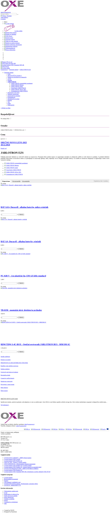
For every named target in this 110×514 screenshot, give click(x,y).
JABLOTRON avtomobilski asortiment (21, 83)
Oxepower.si (4, 69)
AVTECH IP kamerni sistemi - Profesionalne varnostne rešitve (21, 483)
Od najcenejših (16, 181)
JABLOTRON (12, 82)
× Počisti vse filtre (5, 108)
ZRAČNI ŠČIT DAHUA (15, 75)
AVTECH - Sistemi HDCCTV (12, 485)
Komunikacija (11, 97)
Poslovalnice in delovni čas (11, 494)
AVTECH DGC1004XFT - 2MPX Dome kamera (17, 458)
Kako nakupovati (8, 497)
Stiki (5, 503)
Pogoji (6, 500)
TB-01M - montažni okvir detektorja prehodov (21, 310)
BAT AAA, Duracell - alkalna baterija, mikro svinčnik (24, 207)
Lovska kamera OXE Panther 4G (13, 461)
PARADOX (11, 105)
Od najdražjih (25, 181)
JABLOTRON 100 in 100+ (18, 89)
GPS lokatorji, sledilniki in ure (12, 482)
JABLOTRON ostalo (17, 86)
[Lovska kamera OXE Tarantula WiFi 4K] (12, 65)
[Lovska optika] (5, 68)
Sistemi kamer (9, 38)
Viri (9, 102)
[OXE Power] (5, 66)
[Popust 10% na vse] (6, 62)
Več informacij (5, 405)
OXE (9, 74)
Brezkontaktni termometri (11, 479)
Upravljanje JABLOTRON (18, 88)
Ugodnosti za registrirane (11, 502)
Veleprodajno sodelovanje (11, 491)
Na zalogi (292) (5, 118)
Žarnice (6, 480)
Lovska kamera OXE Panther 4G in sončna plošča (18, 465)
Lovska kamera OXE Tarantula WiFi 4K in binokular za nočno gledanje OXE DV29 (27, 471)
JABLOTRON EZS (25, 69)
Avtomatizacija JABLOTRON (19, 91)
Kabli (9, 103)
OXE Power (9, 36)
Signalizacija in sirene (13, 99)
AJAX (9, 78)
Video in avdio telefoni (12, 41)
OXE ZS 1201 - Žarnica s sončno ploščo (15, 462)
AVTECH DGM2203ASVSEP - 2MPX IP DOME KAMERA (21, 468)
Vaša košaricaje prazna (4, 18)
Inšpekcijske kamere (11, 32)
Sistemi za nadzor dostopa (13, 43)
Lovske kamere (10, 23)
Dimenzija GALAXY (14, 92)
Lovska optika (18, 31)
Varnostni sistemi (10, 39)
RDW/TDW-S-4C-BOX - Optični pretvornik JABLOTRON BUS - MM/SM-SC (35, 344)
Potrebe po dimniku (11, 34)
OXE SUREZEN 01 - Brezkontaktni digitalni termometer (19, 464)
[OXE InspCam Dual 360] (8, 63)
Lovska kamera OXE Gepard (12, 459)
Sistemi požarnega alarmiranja (14, 44)
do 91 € (3, 139)
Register (9, 16)
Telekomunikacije (10, 48)
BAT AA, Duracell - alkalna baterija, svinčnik (21, 241)
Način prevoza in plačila (10, 496)
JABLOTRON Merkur (17, 85)
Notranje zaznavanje (13, 94)
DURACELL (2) (19, 130)
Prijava (4, 16)
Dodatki (10, 80)
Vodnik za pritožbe (9, 499)
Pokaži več (4, 148)
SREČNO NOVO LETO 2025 (14, 143)
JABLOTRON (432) (7, 130)
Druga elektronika (10, 50)
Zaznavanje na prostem (14, 96)
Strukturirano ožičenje (11, 46)
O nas (5, 492)
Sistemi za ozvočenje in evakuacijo (17, 77)
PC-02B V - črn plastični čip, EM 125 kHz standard (23, 276)
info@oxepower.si (6, 12)
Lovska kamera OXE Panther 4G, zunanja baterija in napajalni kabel (22, 467)
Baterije (10, 100)
